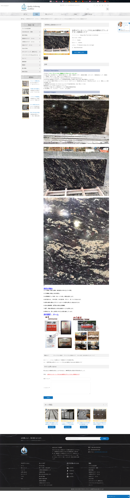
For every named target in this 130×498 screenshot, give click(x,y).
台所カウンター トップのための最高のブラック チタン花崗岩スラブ (63, 374)
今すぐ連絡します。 (79, 52)
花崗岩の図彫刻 (42, 480)
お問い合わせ (88, 14)
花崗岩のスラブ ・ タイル (28, 38)
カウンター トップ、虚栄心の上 (29, 51)
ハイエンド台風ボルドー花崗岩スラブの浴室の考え (62, 360)
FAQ (75, 14)
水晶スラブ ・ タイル (27, 45)
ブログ (22, 476)
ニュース (63, 14)
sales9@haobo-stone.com (100, 452)
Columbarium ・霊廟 (27, 32)
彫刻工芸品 (24, 71)
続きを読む (51, 427)
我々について (49, 14)
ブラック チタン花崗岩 (57, 355)
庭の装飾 (24, 68)
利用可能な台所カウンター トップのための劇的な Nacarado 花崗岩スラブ (64, 362)
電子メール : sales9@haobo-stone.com (71, 5)
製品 (37, 14)
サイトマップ (24, 474)
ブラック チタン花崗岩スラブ (70, 355)
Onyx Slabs (25, 48)
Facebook (72, 470)
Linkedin (71, 467)
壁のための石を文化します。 (45, 474)
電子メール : (47, 378)
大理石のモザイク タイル (44, 483)
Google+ (71, 473)
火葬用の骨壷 (42, 472)
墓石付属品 (24, 35)
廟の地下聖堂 (42, 476)
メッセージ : (47, 387)
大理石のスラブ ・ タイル (28, 41)
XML (22, 478)
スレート (24, 58)
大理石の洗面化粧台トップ (45, 470)
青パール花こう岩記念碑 (44, 468)
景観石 (23, 65)
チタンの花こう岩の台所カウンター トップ (85, 355)
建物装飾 (24, 61)
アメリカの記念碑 (26, 28)
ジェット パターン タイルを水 (45, 485)
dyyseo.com (106, 489)
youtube (71, 476)
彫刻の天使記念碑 (43, 478)
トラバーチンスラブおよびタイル (30, 55)
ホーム (25, 14)
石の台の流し (42, 465)
